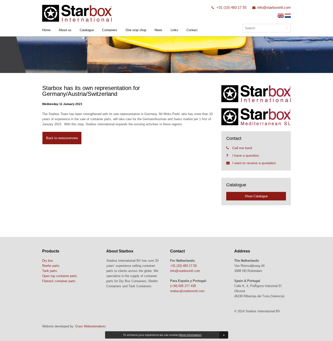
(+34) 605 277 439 (183, 286)
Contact (191, 30)
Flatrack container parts (59, 281)
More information (190, 335)
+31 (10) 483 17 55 (231, 7)
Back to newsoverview (62, 138)
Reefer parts (50, 266)
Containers (109, 30)
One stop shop (136, 30)
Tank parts (49, 271)
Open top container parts (59, 276)
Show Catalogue (256, 196)
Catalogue (87, 30)
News (158, 30)
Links (174, 30)
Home (46, 30)
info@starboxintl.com (274, 7)
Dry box (47, 260)
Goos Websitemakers (90, 326)
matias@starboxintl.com (187, 291)
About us (65, 30)
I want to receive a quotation (254, 163)
